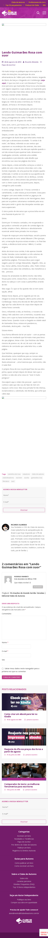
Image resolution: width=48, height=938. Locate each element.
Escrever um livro (24, 836)
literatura (6, 481)
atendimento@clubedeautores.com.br (24, 913)
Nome (5, 642)
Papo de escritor (9, 65)
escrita (26, 478)
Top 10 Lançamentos (14, 5)
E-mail (5, 651)
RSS (44, 5)
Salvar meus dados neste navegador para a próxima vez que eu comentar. (20, 670)
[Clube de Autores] (24, 919)
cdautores (26, 474)
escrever (19, 478)
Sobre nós (24, 878)
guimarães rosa (36, 478)
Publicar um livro (24, 848)
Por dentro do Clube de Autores (24, 845)
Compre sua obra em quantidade (24, 902)
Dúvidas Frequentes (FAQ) (24, 884)
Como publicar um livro (24, 863)
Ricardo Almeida (31, 62)
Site (3, 660)
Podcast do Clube (32, 5)
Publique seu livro (24, 899)
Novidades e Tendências (24, 839)
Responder (38, 587)
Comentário (6, 613)
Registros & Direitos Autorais (24, 851)
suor (13, 481)
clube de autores (38, 474)
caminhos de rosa (14, 474)
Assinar (24, 510)
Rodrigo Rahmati (21, 577)
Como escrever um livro (24, 866)
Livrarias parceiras (24, 881)
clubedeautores (8, 478)
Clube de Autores (18, 2)
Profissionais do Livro (37, 2)
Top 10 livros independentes (24, 887)
